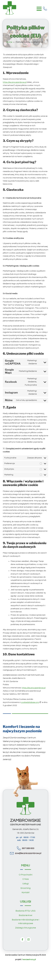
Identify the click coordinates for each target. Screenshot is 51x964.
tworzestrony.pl (29, 959)
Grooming (25, 888)
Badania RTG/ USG (25, 911)
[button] (45, 8)
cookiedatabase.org (30, 702)
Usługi (25, 883)
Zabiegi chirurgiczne (25, 928)
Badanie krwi (25, 915)
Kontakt (25, 892)
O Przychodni (25, 875)
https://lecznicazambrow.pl (14, 82)
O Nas (25, 879)
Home (9, 42)
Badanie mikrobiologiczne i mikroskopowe (25, 921)
